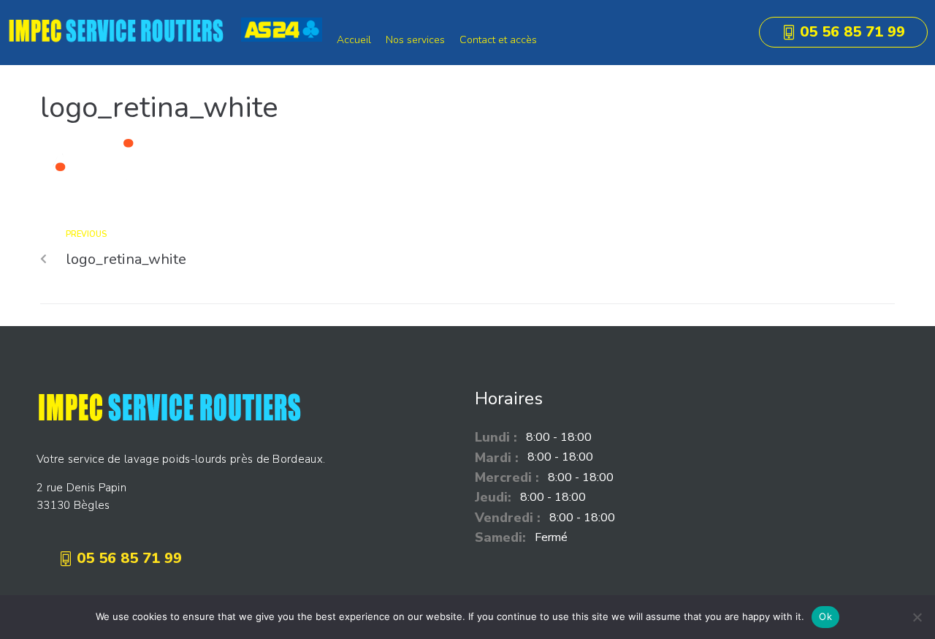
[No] (916, 617)
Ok (825, 616)
